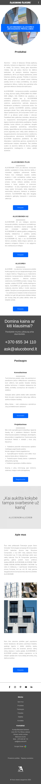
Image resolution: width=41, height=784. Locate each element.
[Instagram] (15, 687)
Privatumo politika (14, 758)
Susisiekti (20, 416)
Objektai (20, 717)
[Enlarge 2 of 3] (34, 585)
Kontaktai (20, 720)
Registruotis (20, 479)
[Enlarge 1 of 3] (17, 585)
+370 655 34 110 (20, 342)
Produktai (21, 705)
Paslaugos (20, 709)
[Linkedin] (31, 687)
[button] (20, 44)
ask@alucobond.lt (20, 349)
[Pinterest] (20, 687)
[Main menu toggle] (38, 2)
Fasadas (20, 713)
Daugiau (20, 208)
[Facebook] (10, 687)
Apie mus (20, 702)
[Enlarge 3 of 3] (34, 603)
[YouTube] (26, 687)
